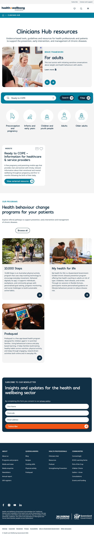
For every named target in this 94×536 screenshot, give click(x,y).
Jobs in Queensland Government (49, 529)
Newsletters (6, 472)
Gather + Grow (77, 472)
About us (5, 456)
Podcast (51, 464)
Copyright (12, 529)
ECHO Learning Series (79, 460)
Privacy (26, 529)
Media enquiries (7, 468)
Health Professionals (58, 451)
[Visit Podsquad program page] (39, 358)
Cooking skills (30, 464)
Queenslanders (32, 451)
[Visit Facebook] (3, 505)
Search (65, 98)
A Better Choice (77, 468)
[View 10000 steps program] (39, 295)
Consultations (77, 476)
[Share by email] (37, 148)
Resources (52, 460)
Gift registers (6, 480)
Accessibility (34, 529)
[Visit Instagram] (9, 505)
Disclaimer (19, 529)
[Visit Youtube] (15, 505)
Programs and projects (10, 460)
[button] (81, 9)
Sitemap (4, 529)
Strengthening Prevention (58, 468)
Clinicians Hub (54, 456)
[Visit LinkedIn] (20, 505)
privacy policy (45, 401)
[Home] (3, 15)
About (4, 451)
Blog (27, 456)
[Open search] (81, 8)
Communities (77, 451)
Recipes (28, 460)
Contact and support (86, 2)
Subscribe (75, 2)
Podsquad (29, 472)
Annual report (7, 476)
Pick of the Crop (77, 464)
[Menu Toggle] (88, 8)
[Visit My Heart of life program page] (87, 295)
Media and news (8, 464)
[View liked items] (74, 8)
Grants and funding (79, 480)
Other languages (66, 529)
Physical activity (31, 468)
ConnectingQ (76, 456)
